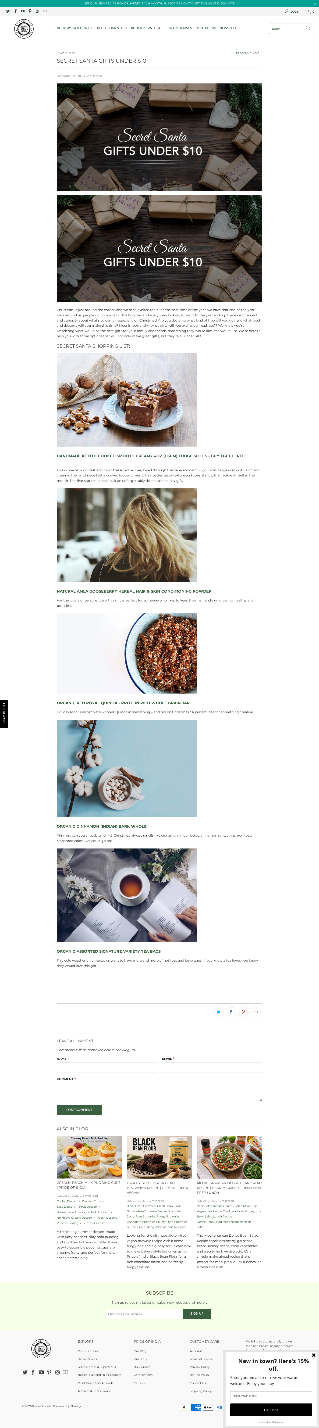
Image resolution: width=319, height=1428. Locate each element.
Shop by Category (73, 28)
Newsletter (230, 28)
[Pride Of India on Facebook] (15, 11)
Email (168, 1058)
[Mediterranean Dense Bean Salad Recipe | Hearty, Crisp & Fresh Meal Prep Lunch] (229, 1157)
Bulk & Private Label (148, 28)
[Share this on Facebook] (231, 1012)
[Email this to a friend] (256, 1012)
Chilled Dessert (67, 1201)
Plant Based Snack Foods (95, 1383)
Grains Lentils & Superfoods (97, 1367)
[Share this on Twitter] (218, 1012)
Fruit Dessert (88, 1206)
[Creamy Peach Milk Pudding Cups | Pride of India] (89, 1157)
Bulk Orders (142, 1367)
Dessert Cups (91, 1201)
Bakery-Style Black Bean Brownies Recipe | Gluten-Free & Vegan (157, 1188)
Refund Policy (199, 1375)
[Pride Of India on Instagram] (37, 11)
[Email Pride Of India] (44, 11)
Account (196, 1351)
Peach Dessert (107, 1217)
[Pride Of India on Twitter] (8, 11)
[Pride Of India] (28, 28)
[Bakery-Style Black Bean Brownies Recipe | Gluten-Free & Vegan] (159, 1157)
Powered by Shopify (67, 1406)
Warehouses (180, 28)
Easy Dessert (66, 1206)
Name (63, 1058)
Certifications (143, 1375)
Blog (101, 28)
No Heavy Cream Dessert (74, 1217)
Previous (241, 53)
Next (256, 53)
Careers (139, 1383)
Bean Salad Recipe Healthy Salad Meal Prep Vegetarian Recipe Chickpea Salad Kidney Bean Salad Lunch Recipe (227, 1211)
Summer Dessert (95, 1223)
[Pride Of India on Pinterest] (30, 11)
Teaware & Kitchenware (94, 1391)
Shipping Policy (201, 1391)
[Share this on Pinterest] (243, 1012)
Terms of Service (201, 1359)
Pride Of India (41, 1406)
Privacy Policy (200, 1367)
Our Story (118, 28)
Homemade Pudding (72, 1212)
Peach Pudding (67, 1223)
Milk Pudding (100, 1212)
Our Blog (140, 1351)
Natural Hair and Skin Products (99, 1375)
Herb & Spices (87, 1359)
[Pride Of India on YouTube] (23, 11)
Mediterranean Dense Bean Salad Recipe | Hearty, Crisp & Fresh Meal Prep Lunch (229, 1188)
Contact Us (205, 28)
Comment (66, 1079)
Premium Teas (88, 1351)
